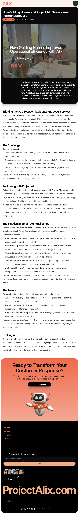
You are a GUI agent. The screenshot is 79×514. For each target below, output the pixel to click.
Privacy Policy (8, 501)
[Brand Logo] (7, 3)
